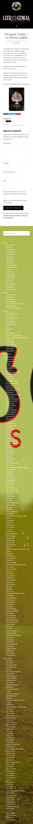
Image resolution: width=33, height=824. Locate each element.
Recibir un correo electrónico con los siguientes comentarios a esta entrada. (14, 193)
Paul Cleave (9, 586)
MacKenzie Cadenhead (13, 744)
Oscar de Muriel (10, 773)
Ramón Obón (10, 283)
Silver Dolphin (10, 348)
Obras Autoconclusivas (10, 357)
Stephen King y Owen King (13, 635)
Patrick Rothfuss (11, 777)
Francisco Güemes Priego (13, 443)
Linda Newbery (10, 527)
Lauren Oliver (9, 735)
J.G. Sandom (10, 263)
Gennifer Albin (10, 704)
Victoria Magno (10, 817)
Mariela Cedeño (10, 755)
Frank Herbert (10, 445)
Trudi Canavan (10, 808)
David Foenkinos (11, 412)
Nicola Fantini (10, 573)
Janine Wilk (9, 474)
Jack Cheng (9, 465)
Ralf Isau (8, 779)
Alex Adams (9, 660)
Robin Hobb (9, 784)
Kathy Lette (9, 507)
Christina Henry (10, 396)
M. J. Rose (9, 529)
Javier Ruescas (10, 480)
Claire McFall (9, 687)
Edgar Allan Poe (10, 423)
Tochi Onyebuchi (11, 804)
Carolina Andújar (10, 390)
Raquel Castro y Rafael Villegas (15, 593)
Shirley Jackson (10, 617)
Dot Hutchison (10, 416)
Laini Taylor (9, 731)
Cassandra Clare (11, 680)
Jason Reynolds (10, 478)
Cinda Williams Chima (12, 684)
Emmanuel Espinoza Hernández (15, 700)
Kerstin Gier (9, 269)
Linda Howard (10, 525)
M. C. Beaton (9, 742)
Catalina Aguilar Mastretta (13, 394)
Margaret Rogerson (11, 533)
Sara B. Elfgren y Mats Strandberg (16, 791)
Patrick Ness (9, 582)
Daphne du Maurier (11, 410)
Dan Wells (9, 691)
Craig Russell (9, 407)
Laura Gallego (10, 514)
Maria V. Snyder (10, 751)
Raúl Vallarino (10, 595)
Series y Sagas (7, 658)
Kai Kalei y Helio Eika (12, 502)
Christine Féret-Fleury (12, 399)
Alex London (9, 662)
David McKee (10, 320)
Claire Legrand (10, 403)
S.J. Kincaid (9, 786)
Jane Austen (9, 472)
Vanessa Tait (9, 651)
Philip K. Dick (9, 591)
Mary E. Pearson (11, 768)
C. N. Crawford (10, 673)
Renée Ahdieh (10, 782)
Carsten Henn (10, 392)
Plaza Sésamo (10, 342)
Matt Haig (9, 547)
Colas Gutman (10, 315)
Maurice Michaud (11, 306)
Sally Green (9, 788)
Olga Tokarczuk (10, 575)
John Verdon (9, 720)
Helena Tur (9, 456)
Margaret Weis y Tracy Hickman (15, 749)
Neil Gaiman (9, 571)
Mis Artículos (7, 354)
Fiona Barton (9, 438)
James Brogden (10, 469)
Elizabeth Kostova (11, 425)
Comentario (7, 143)
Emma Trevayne (10, 322)
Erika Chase (9, 432)
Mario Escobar (10, 757)
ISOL (7, 326)
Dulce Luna (9, 419)
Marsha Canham (10, 544)
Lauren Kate (9, 733)
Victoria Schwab (11, 819)
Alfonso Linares (10, 359)
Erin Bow (8, 702)
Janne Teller (9, 476)
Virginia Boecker (10, 655)
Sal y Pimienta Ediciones (13, 308)
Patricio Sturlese (11, 580)
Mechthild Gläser (11, 558)
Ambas (5, 243)
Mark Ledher (9, 766)
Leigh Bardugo (10, 738)
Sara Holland (9, 793)
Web (4, 181)
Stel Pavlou (9, 628)
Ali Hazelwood (10, 361)
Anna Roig (9, 370)
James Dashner (10, 715)
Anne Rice (9, 374)
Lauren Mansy (10, 520)
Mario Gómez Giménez (13, 762)
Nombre (6, 163)
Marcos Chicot (10, 272)
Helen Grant (9, 454)
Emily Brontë (9, 427)
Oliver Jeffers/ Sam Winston (14, 335)
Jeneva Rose (10, 485)
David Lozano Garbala (12, 693)
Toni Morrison (10, 646)
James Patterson (11, 718)
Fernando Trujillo (18, 125)
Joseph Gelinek (10, 496)
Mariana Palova (10, 753)
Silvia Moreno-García (12, 620)
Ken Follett (9, 509)
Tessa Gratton (10, 642)
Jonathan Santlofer (11, 267)
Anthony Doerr (10, 379)
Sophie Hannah (10, 624)
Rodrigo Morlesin (11, 344)
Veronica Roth (10, 813)
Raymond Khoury (11, 597)
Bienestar (6, 292)
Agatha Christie (10, 245)
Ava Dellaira (9, 385)
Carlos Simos (10, 258)
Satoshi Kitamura (11, 346)
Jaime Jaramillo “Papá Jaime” (15, 303)
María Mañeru (10, 333)
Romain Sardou (10, 602)
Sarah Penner (10, 613)
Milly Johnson (10, 567)
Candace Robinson (11, 676)
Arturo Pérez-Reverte (12, 381)
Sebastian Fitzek (11, 615)
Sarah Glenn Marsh (11, 795)
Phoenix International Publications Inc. (17, 337)
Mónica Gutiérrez (11, 569)
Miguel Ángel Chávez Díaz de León (16, 564)
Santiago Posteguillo (12, 611)
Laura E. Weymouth (11, 511)
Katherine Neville (11, 505)
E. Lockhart (9, 421)
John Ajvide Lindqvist (12, 491)
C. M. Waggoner (10, 254)
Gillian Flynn (9, 447)
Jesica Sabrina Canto (12, 489)
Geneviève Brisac (11, 324)
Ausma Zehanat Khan (12, 383)
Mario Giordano (10, 760)
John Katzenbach (11, 265)
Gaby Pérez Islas (11, 299)
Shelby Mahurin (10, 797)
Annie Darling (9, 377)
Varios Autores (10, 653)
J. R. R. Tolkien (10, 713)
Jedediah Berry (10, 483)
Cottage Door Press (12, 317)
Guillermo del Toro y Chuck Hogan (16, 707)
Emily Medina (10, 430)
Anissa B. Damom (11, 368)
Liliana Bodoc (10, 740)
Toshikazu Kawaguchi (12, 806)
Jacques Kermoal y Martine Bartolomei (17, 467)
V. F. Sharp (9, 810)
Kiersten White (10, 729)
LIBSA (7, 331)
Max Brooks (9, 553)
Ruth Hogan (9, 604)
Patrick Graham (10, 775)
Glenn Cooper (10, 449)
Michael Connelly (11, 276)
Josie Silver (9, 498)
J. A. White (9, 328)
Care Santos (9, 256)
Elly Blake (8, 698)
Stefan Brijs (9, 626)
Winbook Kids (10, 351)
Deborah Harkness (11, 696)
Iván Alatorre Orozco (12, 463)
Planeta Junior (10, 339)
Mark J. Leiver (10, 764)
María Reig (9, 538)
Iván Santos (9, 709)
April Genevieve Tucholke (13, 671)
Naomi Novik (10, 280)
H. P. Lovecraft (10, 452)
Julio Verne (9, 500)
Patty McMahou (10, 584)
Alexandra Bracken (11, 665)
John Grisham (10, 494)
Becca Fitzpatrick (11, 249)
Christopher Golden (11, 401)
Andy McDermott (11, 667)
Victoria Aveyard (11, 815)
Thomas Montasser (11, 644)
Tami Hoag (9, 637)
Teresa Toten (10, 639)
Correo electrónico (9, 172)
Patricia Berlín (10, 578)
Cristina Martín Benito (12, 689)
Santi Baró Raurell (11, 609)
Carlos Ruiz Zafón (11, 678)
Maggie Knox (10, 531)
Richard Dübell (10, 285)
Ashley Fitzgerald (11, 294)
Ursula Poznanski (11, 648)
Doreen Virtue (10, 297)
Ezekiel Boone (10, 260)
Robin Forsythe (10, 600)
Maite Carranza (10, 746)
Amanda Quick (10, 365)
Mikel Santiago (10, 278)
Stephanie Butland (11, 631)
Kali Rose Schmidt (11, 724)
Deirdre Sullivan (10, 414)
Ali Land (8, 363)
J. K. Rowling (9, 711)
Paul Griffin (9, 589)
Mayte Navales (10, 555)
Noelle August (10, 771)
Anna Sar (8, 669)
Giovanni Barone (11, 301)
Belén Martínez (10, 252)
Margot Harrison (10, 536)
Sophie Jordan (10, 799)
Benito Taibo (9, 388)
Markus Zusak (10, 542)
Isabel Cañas (10, 460)
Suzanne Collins (10, 802)
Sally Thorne (9, 606)
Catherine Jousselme (12, 313)
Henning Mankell (10, 458)
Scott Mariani (10, 287)
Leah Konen (9, 522)
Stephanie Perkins (11, 633)
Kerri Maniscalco (11, 726)
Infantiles (6, 311)
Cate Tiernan (9, 682)
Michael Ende (10, 560)
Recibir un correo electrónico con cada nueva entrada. (15, 201)
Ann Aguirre (9, 247)
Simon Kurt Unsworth (12, 622)
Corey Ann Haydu (11, 405)
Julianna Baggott (11, 722)
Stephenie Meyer (11, 289)
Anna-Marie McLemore (12, 372)
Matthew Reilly (10, 274)
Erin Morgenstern (11, 434)
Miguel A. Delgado (11, 562)
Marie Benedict (10, 540)
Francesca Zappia (11, 441)
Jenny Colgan (10, 487)
